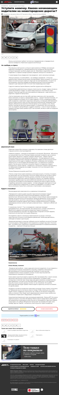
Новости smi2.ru (6, 360)
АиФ (2, 54)
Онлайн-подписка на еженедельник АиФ (19, 366)
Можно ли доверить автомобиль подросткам (18, 330)
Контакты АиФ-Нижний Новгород (48, 366)
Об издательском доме (15, 364)
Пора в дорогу (39, 335)
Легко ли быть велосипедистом (43, 330)
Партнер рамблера (22, 389)
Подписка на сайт (35, 366)
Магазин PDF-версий (40, 364)
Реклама (32, 364)
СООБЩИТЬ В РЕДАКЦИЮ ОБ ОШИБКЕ (18, 368)
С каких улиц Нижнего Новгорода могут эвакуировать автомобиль (31, 255)
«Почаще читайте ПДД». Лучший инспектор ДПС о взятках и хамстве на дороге (17, 335)
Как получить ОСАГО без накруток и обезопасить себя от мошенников (32, 139)
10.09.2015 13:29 (4, 5)
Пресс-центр (25, 364)
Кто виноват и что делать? (13, 339)
